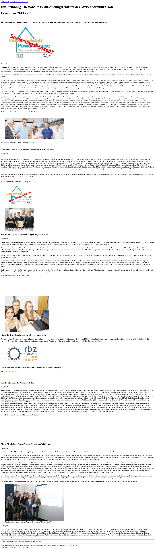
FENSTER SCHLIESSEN (19, 2)
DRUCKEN (5, 2)
